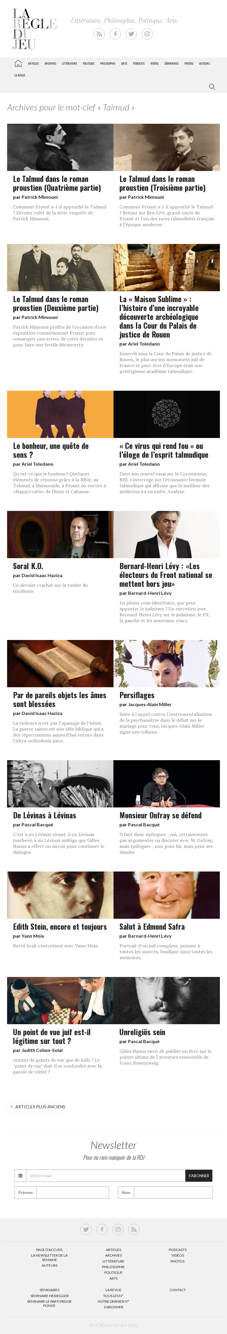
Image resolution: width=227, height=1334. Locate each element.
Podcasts (139, 63)
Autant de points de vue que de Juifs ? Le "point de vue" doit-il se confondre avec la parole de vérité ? (57, 1066)
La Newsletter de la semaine (49, 1257)
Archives (50, 63)
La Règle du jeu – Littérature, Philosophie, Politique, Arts (18, 62)
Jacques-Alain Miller (150, 704)
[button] (211, 87)
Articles (33, 63)
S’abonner (113, 1307)
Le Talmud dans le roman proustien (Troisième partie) (162, 183)
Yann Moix (33, 936)
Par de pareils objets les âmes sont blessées (59, 699)
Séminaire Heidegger (49, 1296)
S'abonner (199, 1175)
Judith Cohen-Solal (42, 1050)
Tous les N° (113, 1296)
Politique (88, 63)
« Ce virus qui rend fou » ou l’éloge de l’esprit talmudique (163, 450)
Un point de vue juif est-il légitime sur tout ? (52, 1036)
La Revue (113, 1290)
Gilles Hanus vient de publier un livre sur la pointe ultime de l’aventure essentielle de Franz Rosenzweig (165, 1057)
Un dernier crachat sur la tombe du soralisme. (50, 588)
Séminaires (171, 63)
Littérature (69, 63)
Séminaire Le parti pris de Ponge (49, 1303)
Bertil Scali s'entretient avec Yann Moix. (56, 945)
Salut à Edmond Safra (152, 926)
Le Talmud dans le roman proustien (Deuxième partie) (56, 303)
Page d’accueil (49, 1249)
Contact (177, 1290)
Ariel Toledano (144, 343)
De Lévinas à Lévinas (44, 814)
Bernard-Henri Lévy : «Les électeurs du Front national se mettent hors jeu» (165, 574)
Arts (124, 63)
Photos (188, 63)
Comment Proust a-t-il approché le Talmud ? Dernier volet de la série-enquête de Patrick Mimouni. (59, 212)
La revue (19, 75)
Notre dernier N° (113, 1301)
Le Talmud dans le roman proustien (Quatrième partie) (57, 183)
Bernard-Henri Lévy (150, 593)
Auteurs (204, 63)
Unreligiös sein (142, 1031)
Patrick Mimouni (40, 197)
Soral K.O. (28, 565)
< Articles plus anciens (37, 1106)
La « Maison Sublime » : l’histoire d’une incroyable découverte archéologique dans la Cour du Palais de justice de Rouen (159, 316)
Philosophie (107, 63)
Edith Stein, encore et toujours (60, 926)
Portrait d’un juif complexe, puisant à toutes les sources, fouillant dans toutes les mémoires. (165, 951)
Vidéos (154, 63)
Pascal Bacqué (37, 824)
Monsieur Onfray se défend (160, 814)
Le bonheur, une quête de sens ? (51, 450)
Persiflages (137, 694)
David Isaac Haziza (42, 575)
